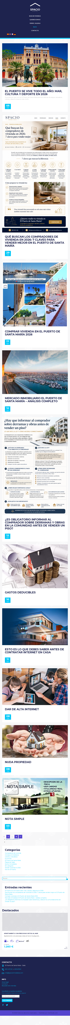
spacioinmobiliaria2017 (13, 839)
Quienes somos (35, 19)
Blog (35, 27)
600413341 (17, 969)
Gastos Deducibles (20, 592)
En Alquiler (6, 944)
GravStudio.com (53, 1013)
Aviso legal (5, 982)
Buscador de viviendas (9, 986)
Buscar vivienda (35, 16)
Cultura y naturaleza (11, 857)
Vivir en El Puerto (10, 869)
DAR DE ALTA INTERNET (22, 709)
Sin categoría (9, 866)
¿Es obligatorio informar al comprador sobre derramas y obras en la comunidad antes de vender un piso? (35, 524)
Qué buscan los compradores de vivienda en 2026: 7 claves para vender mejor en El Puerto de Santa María (34, 241)
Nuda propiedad (18, 762)
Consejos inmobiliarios (12, 855)
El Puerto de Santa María (13, 860)
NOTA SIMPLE (14, 819)
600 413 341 (8, 969)
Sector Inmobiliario (11, 864)
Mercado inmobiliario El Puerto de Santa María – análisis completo (33, 400)
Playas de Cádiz (10, 862)
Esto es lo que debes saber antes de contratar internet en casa (34, 651)
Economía (8, 858)
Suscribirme (7, 1000)
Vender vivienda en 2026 (13, 868)
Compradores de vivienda (13, 853)
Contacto (35, 30)
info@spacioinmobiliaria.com (14, 973)
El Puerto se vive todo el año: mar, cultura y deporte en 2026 (33, 92)
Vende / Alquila (35, 23)
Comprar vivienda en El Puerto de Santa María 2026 (32, 333)
